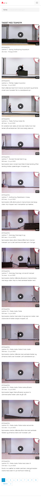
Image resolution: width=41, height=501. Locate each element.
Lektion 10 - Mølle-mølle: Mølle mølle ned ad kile (17, 425)
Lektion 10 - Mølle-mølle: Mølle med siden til (16, 463)
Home (5, 10)
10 (36, 480)
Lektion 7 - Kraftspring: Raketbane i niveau (16, 197)
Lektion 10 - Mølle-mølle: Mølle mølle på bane (17, 387)
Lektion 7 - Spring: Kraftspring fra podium (15, 49)
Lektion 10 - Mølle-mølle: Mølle (12, 311)
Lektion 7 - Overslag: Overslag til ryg (13, 235)
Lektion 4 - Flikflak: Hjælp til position (13, 83)
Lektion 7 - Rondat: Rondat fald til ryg (14, 159)
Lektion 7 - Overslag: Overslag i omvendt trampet (18, 273)
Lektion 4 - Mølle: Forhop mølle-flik (13, 121)
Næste (5, 484)
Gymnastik (6, 47)
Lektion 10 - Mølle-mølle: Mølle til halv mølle (16, 349)
